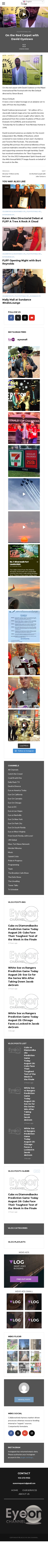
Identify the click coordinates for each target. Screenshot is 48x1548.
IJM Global (12, 840)
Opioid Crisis (13, 856)
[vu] (12, 1344)
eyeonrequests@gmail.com (24, 1483)
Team (10, 869)
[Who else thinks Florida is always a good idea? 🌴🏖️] (24, 593)
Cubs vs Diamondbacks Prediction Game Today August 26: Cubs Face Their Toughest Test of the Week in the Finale (23, 932)
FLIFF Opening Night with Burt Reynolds (21, 262)
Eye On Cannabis (15, 798)
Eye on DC (12, 807)
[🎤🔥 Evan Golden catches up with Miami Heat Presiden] (24, 659)
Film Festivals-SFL (24, 32)
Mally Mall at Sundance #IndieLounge (16, 301)
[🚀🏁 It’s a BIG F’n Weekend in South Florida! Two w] (24, 494)
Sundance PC (35, 296)
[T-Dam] (12, 1356)
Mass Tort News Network (18, 844)
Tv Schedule (13, 889)
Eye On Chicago (14, 803)
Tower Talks (13, 885)
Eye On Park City (15, 823)
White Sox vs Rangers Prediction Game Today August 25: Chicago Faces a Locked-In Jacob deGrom (23, 1020)
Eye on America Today (17, 790)
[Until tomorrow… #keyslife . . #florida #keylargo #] (24, 527)
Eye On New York (15, 819)
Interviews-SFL (8, 215)
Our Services (29, 1490)
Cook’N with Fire (15, 778)
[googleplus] (25, 1433)
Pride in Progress (15, 860)
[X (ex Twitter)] (18, 318)
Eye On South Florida (16, 827)
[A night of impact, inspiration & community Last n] (24, 362)
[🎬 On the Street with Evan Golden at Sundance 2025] (24, 725)
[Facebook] (11, 318)
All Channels (13, 770)
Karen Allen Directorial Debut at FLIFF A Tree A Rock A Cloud (22, 220)
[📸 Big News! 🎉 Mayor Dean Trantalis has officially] (24, 626)
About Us (24, 1494)
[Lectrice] (24, 1368)
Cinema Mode (24, 49)
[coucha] (24, 1356)
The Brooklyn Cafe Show (18, 873)
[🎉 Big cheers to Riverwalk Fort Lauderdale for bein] (24, 560)
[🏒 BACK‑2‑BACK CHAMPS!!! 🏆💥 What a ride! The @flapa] (24, 428)
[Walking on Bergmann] (36, 1368)
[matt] (24, 1344)
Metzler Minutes (15, 848)
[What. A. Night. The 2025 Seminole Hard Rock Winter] (24, 395)
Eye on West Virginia (16, 831)
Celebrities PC (8, 296)
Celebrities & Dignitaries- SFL (14, 211)
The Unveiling (14, 881)
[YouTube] (32, 318)
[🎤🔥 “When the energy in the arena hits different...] (24, 692)
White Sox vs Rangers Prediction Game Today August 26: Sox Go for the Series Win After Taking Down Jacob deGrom (23, 976)
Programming (13, 865)
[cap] (36, 1344)
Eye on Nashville (14, 815)
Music (10, 852)
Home (14, 1490)
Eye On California (15, 794)
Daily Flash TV (14, 782)
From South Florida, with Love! (20, 836)
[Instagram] (25, 318)
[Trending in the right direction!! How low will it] (24, 461)
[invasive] (36, 1356)
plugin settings (26, 1457)
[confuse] (12, 1368)
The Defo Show (14, 877)
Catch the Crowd (15, 774)
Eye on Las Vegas (15, 811)
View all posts (24, 1400)
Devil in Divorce (14, 786)
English (28, 2)
